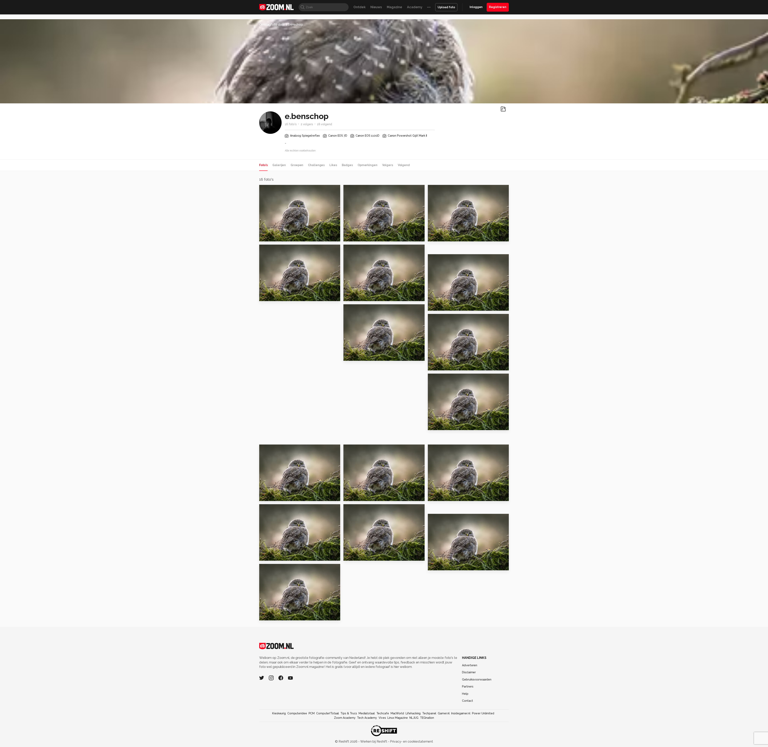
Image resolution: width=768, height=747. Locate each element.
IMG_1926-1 (271, 237)
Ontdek (359, 7)
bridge (267, 296)
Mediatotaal (367, 713)
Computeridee (297, 713)
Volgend (404, 165)
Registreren (497, 7)
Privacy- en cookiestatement (411, 741)
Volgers (387, 165)
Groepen (297, 165)
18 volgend (324, 124)
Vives (382, 717)
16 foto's (291, 124)
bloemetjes (439, 566)
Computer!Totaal (327, 713)
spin (433, 496)
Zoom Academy (345, 717)
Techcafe (382, 713)
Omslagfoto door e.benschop (281, 24)
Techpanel (429, 713)
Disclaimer (469, 672)
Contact (467, 700)
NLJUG (413, 717)
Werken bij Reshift (374, 741)
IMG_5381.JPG (273, 496)
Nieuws (376, 7)
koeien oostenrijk (360, 496)
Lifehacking (413, 713)
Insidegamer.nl (460, 713)
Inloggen (476, 7)
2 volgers (307, 124)
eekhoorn (269, 556)
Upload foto (446, 7)
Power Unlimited (483, 713)
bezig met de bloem (363, 556)
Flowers (436, 366)
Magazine (394, 7)
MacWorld (397, 713)
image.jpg (269, 616)
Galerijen (279, 165)
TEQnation (427, 717)
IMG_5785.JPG (357, 356)
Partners (467, 686)
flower (435, 425)
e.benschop (276, 189)
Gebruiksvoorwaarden (476, 679)
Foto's (263, 165)
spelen (435, 306)
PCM (312, 713)
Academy (414, 7)
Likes (333, 165)
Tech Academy (367, 717)
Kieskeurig (279, 713)
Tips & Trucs (348, 713)
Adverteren (469, 665)
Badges (347, 165)
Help (465, 693)
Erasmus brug (357, 296)
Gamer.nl (444, 713)
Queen (435, 237)
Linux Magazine (397, 717)
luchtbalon (355, 237)
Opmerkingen (367, 165)
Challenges (316, 165)
